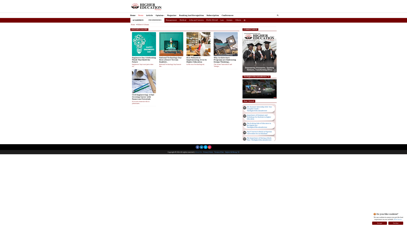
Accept (379, 223)
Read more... (398, 219)
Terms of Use (219, 152)
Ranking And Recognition (191, 15)
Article (149, 15)
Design (229, 20)
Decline (396, 223)
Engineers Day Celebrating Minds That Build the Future (144, 60)
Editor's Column (143, 25)
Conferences (227, 15)
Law (222, 20)
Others (238, 20)
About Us (198, 152)
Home (132, 15)
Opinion (159, 15)
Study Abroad (212, 20)
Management (171, 20)
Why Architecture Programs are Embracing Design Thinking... (225, 60)
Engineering (154, 20)
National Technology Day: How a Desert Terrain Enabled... (170, 60)
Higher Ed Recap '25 (232, 152)
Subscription (213, 15)
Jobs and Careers (196, 20)
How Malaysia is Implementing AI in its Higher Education (196, 60)
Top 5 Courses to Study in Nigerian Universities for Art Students (259, 133)
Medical (183, 20)
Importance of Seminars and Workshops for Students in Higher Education (259, 117)
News (140, 15)
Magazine (171, 15)
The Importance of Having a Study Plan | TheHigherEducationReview (259, 139)
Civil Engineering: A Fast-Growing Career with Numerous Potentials (143, 97)
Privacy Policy (208, 152)
